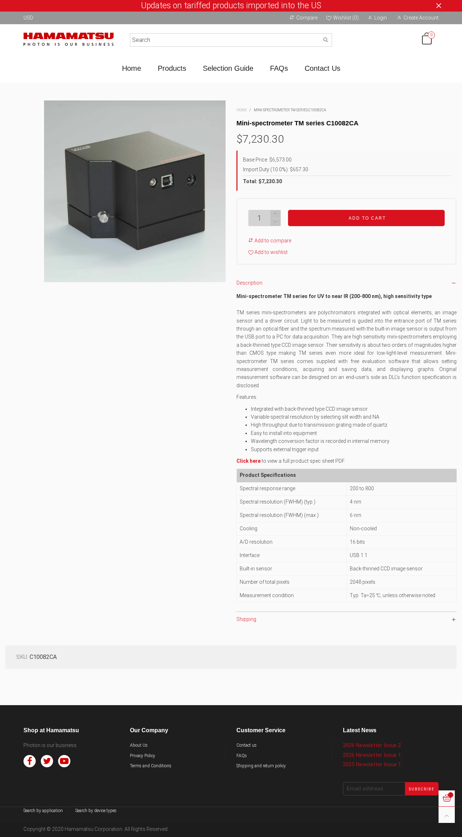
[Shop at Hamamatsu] (68, 38)
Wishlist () (346, 18)
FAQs (279, 68)
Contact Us (322, 68)
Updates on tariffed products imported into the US (231, 6)
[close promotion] (438, 6)
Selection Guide (228, 68)
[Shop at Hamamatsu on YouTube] (64, 761)
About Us (139, 745)
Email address (364, 788)
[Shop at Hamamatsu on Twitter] (47, 761)
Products (172, 68)
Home (131, 68)
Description (249, 283)
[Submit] (325, 40)
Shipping (246, 619)
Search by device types (96, 810)
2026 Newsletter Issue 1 (372, 755)
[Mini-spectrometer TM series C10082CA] (135, 191)
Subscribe (422, 789)
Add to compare (272, 240)
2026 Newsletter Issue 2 (372, 745)
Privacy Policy (142, 755)
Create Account (421, 18)
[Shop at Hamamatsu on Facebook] (29, 761)
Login (380, 18)
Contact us (246, 745)
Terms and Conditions (150, 765)
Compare (307, 18)
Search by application (43, 810)
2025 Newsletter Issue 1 (372, 764)
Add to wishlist (270, 252)
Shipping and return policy (261, 765)
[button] (275, 222)
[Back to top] (447, 815)
